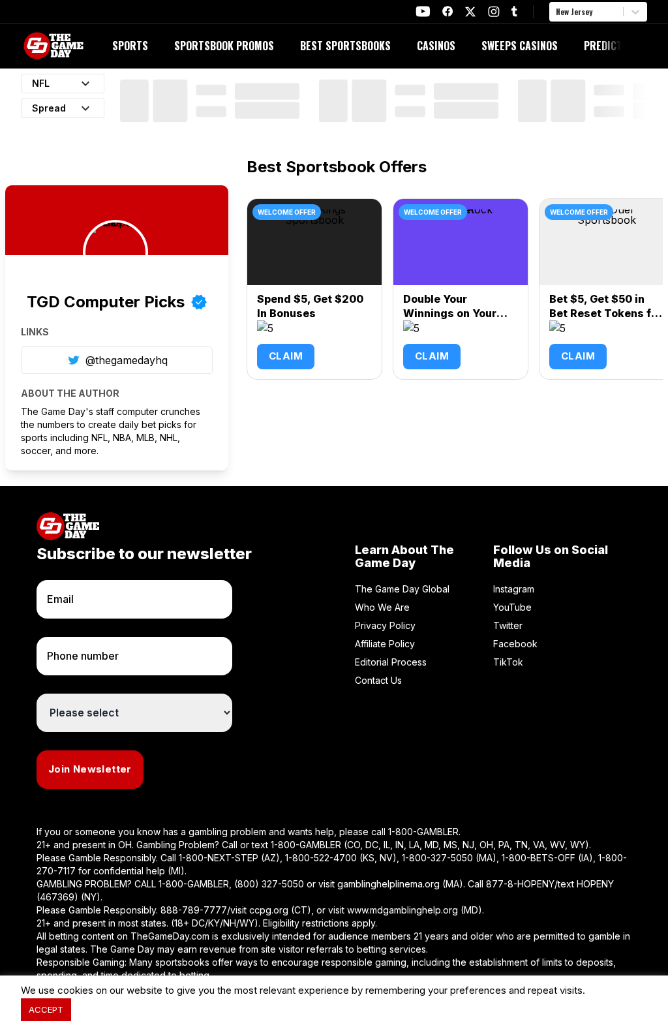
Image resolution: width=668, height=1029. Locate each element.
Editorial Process (391, 662)
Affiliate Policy (385, 643)
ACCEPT (46, 1009)
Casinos (436, 46)
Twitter (508, 625)
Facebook (515, 643)
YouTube (512, 607)
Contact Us (378, 680)
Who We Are (382, 607)
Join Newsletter (90, 769)
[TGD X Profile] (470, 11)
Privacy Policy (385, 625)
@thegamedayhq (126, 360)
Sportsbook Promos (224, 46)
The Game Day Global (402, 588)
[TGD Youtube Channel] (423, 11)
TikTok (508, 662)
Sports (130, 46)
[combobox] (557, 11)
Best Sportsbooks (345, 46)
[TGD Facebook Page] (447, 11)
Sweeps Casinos (519, 46)
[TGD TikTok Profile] (514, 11)
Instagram (513, 588)
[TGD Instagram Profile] (493, 11)
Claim (286, 356)
